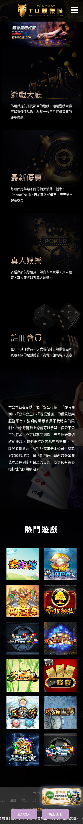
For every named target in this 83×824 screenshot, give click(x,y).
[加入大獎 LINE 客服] (61, 796)
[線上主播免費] (23, 712)
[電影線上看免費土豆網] (60, 675)
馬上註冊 (55, 814)
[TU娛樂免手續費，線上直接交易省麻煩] (23, 564)
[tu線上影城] (41, 10)
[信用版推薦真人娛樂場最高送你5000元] (23, 601)
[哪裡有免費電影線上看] (60, 749)
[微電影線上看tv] (60, 712)
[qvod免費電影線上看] (23, 749)
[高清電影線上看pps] (60, 564)
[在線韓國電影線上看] (23, 675)
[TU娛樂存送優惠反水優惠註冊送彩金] (41, 30)
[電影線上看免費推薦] (60, 601)
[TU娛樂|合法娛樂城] (60, 638)
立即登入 (24, 814)
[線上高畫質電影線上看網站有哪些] (23, 638)
